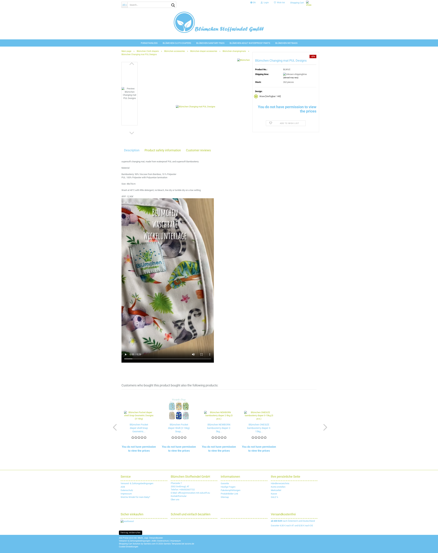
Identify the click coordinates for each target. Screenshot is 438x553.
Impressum (126, 493)
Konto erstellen (278, 487)
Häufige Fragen (228, 487)
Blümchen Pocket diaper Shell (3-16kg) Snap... (179, 428)
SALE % (274, 497)
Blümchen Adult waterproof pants (250, 43)
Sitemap (225, 497)
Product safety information (163, 150)
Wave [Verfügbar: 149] (270, 96)
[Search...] (173, 5)
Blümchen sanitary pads (210, 43)
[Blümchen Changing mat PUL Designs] (195, 100)
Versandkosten (156, 538)
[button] (253, 2)
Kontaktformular (178, 496)
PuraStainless (149, 43)
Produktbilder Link (229, 493)
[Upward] (431, 548)
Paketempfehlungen (230, 490)
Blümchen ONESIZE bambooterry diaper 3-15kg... (259, 428)
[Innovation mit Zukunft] (219, 22)
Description (131, 150)
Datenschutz (127, 490)
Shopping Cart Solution (129, 544)
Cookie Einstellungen (128, 546)
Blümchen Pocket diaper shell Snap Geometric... (139, 428)
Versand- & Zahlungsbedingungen (137, 483)
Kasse (274, 493)
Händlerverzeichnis (280, 483)
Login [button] (266, 2)
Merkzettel (276, 490)
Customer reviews (198, 150)
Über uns (175, 499)
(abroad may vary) (290, 78)
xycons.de (189, 544)
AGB (123, 487)
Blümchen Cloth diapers (177, 43)
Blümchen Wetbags (286, 43)
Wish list (280, 2)
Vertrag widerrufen (130, 532)
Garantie (225, 483)
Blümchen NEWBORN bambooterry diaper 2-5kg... (219, 428)
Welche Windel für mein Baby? (135, 497)
